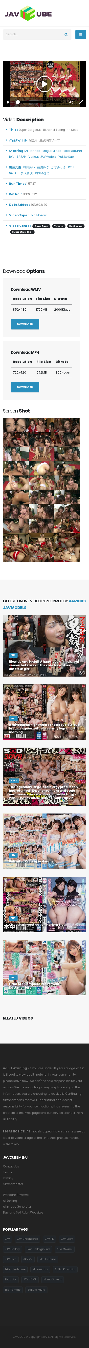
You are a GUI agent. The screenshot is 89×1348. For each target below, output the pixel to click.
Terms (7, 1172)
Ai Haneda (33, 151)
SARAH (22, 157)
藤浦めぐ (43, 167)
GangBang (41, 226)
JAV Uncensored (27, 1239)
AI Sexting (10, 1201)
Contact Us (11, 1166)
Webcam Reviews (16, 1195)
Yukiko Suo (66, 157)
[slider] (39, 102)
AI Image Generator (17, 1207)
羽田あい (29, 167)
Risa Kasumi (73, 151)
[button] (71, 102)
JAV (7, 1239)
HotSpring (76, 226)
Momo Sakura (53, 1279)
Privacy (8, 1178)
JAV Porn (10, 1259)
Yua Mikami (64, 1249)
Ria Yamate (13, 1290)
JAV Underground (38, 1249)
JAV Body (67, 1239)
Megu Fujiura (53, 151)
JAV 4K (49, 1239)
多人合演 (27, 173)
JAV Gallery (12, 1249)
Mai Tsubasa (48, 1259)
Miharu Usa (40, 1269)
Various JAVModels (43, 157)
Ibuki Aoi (10, 1279)
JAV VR (27, 1259)
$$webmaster (13, 1184)
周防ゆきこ (43, 173)
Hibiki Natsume (15, 1269)
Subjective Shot (22, 232)
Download (25, 324)
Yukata (59, 226)
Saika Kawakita (65, 1269)
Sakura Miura (36, 1290)
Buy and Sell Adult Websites (23, 1212)
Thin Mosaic (38, 215)
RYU (12, 157)
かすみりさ (59, 167)
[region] (44, 84)
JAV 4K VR (29, 1279)
